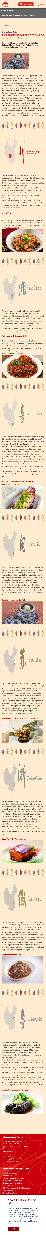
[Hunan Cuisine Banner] (23, 287)
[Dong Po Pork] (22, 851)
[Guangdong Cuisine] (23, 517)
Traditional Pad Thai (9, 1175)
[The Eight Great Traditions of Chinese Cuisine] (15, 61)
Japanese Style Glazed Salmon (12, 1180)
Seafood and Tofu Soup (10, 1173)
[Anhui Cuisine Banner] (23, 898)
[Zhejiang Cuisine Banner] (23, 778)
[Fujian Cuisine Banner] (23, 544)
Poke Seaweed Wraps (9, 1190)
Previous (37, 25)
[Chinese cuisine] (23, 125)
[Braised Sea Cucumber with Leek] (22, 1102)
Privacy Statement (21, 1221)
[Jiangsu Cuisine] (23, 751)
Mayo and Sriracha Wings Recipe (13, 1178)
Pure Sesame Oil (8, 1151)
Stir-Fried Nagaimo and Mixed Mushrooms (16, 1188)
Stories (11, 11)
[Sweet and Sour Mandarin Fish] (22, 731)
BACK (7, 25)
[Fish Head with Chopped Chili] (22, 366)
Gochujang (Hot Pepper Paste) (12, 1159)
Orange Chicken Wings (10, 1193)
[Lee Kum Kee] (5, 5)
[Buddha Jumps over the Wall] (22, 613)
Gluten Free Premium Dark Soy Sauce (14, 1141)
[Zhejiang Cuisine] (23, 872)
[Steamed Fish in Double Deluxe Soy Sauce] (22, 497)
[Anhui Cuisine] (23, 992)
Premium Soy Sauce (9, 1154)
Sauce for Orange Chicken (11, 1161)
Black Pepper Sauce (9, 1156)
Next (42, 25)
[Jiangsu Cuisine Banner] (23, 659)
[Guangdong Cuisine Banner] (23, 413)
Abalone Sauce (7, 1149)
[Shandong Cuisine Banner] (23, 1019)
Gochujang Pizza (8, 1185)
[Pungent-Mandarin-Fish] (22, 970)
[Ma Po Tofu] (22, 240)
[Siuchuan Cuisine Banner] (23, 152)
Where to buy (29, 4)
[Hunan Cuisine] (23, 386)
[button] (37, 4)
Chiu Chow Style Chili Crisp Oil (12, 1144)
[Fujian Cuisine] (23, 633)
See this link (27, 1217)
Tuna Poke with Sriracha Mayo (12, 1183)
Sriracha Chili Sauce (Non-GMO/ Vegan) (15, 1146)
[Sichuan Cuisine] (23, 258)
